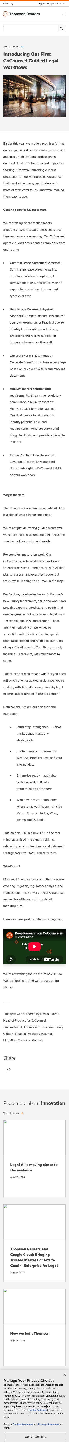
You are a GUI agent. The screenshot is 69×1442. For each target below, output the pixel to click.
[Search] (61, 28)
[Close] (65, 1375)
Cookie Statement (23, 1424)
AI (22, 46)
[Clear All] (54, 28)
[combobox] (34, 28)
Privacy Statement (48, 1424)
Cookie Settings (38, 1410)
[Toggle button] (64, 14)
